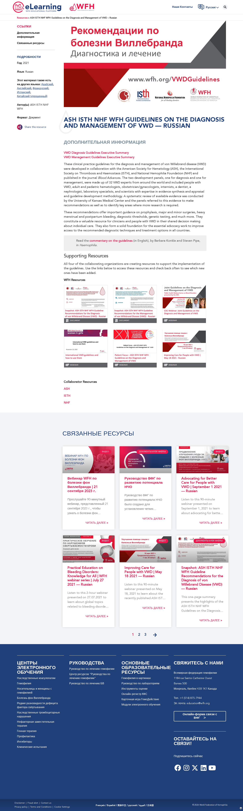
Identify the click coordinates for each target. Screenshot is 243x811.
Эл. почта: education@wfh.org (192, 703)
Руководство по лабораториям (140, 683)
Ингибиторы (24, 742)
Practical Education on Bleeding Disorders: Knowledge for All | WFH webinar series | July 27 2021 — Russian (87, 576)
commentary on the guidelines (111, 240)
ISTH (67, 395)
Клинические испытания (32, 747)
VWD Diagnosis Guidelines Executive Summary (96, 152)
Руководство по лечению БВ (86, 683)
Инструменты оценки (134, 689)
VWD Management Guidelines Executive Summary (99, 157)
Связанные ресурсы (30, 43)
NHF (67, 402)
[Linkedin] (203, 768)
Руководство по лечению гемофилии (91, 669)
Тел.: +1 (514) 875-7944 (188, 698)
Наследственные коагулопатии (36, 678)
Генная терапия (27, 731)
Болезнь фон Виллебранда (33, 698)
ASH (67, 388)
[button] (213, 7)
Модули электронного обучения (141, 704)
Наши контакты (182, 7)
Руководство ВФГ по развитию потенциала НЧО (143, 483)
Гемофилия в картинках (136, 678)
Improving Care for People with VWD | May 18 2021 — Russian (143, 572)
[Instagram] (186, 768)
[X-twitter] (195, 768)
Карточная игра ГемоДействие (140, 699)
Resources (22, 18)
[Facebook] (178, 768)
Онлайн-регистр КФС (134, 694)
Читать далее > (96, 523)
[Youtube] (212, 768)
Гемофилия (24, 683)
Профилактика (26, 736)
